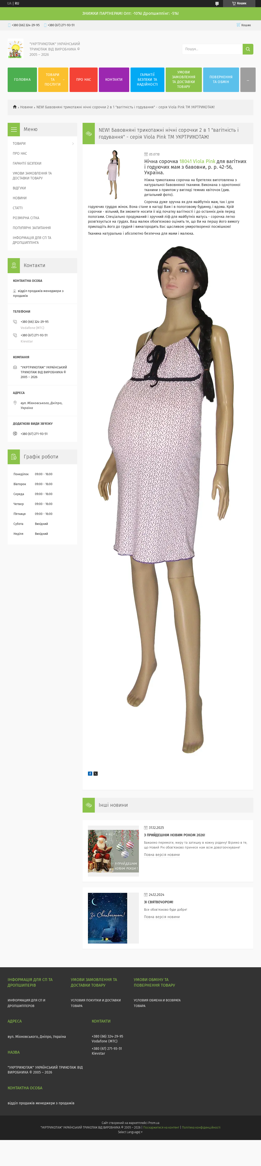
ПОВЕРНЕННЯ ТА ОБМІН (221, 79)
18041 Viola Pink (197, 161)
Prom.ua (153, 1123)
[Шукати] (248, 49)
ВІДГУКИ (19, 188)
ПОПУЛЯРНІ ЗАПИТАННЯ (32, 228)
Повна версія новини (162, 855)
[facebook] (90, 774)
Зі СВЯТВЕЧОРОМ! (158, 902)
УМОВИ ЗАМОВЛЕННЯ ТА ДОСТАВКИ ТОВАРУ (183, 80)
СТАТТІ (18, 208)
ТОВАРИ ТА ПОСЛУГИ (53, 79)
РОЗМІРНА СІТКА (26, 218)
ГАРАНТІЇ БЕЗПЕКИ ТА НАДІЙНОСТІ (147, 79)
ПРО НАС (83, 80)
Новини (26, 107)
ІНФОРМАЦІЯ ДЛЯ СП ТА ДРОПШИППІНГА (32, 240)
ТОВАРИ (19, 143)
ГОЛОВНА (22, 80)
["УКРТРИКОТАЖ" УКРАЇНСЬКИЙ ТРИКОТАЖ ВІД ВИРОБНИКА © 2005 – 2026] (15, 57)
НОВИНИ (20, 198)
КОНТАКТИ (114, 80)
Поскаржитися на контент (161, 1127)
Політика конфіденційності (201, 1127)
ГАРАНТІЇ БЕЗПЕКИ (27, 163)
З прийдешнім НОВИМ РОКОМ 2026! (174, 835)
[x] (96, 774)
